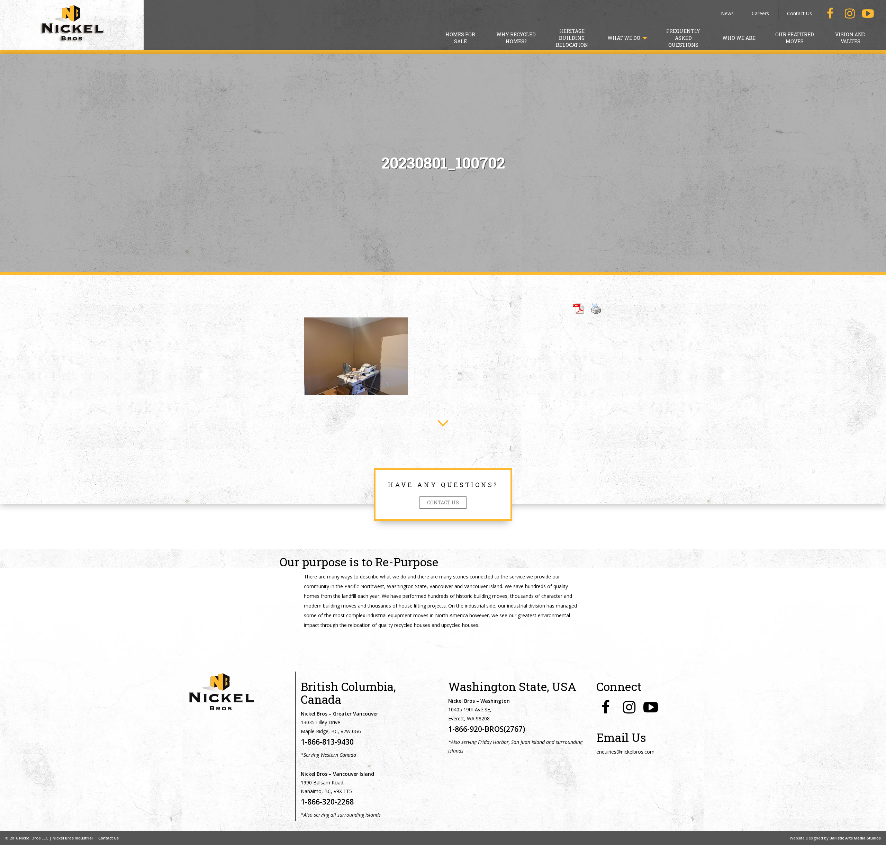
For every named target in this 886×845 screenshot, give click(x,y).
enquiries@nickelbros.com (625, 751)
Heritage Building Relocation (572, 38)
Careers (760, 13)
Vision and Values (850, 38)
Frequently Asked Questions (683, 38)
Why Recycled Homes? (516, 38)
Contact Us (799, 13)
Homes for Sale (460, 38)
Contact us (443, 502)
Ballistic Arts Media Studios (855, 837)
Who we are (739, 38)
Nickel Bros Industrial (73, 837)
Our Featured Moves (794, 38)
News (727, 13)
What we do (624, 38)
